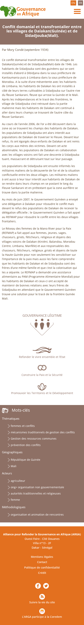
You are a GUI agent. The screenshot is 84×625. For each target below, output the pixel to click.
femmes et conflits (23, 426)
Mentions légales (42, 557)
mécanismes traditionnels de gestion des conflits (43, 432)
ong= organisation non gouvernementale (37, 487)
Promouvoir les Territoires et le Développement (42, 393)
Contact (42, 562)
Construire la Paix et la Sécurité (42, 375)
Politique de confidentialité (42, 567)
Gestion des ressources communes (33, 438)
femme (15, 500)
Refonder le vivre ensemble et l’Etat (42, 357)
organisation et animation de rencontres (37, 514)
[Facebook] (38, 586)
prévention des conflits (26, 445)
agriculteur (18, 481)
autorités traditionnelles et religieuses (36, 493)
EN (73, 3)
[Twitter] (46, 586)
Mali (13, 466)
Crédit (42, 573)
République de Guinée (25, 459)
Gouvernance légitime (42, 315)
